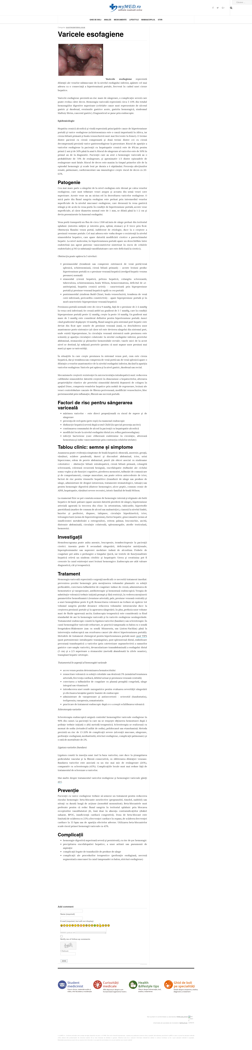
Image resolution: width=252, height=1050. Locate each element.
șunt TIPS (141, 635)
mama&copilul (148, 19)
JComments (143, 964)
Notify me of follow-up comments (75, 939)
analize (107, 19)
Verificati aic (183, 1023)
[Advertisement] (125, 59)
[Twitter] (218, 7)
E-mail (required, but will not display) (76, 921)
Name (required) (67, 914)
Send (64, 961)
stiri (160, 19)
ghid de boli (95, 19)
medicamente (120, 19)
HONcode (180, 1017)
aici (60, 781)
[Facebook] (213, 7)
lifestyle (134, 19)
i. (187, 1023)
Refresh (65, 951)
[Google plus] (223, 7)
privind (185, 1017)
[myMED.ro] (126, 8)
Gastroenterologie (75, 27)
